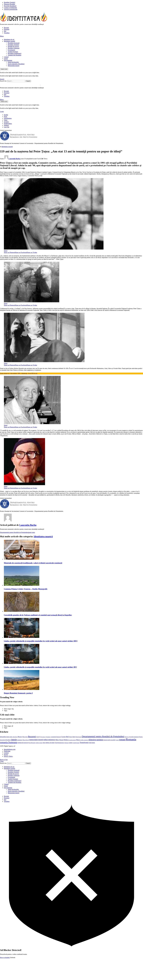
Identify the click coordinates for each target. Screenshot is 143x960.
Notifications (8, 123)
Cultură (6, 57)
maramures (19, 740)
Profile (6, 115)
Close (2, 761)
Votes (5, 120)
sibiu (44, 742)
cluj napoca (42, 736)
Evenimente (11, 50)
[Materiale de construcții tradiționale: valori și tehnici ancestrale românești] (73, 550)
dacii (73, 736)
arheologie (15, 736)
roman (117, 739)
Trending (6, 33)
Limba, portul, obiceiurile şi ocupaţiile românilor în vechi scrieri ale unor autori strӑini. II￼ (40, 667)
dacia (70, 736)
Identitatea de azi (9, 39)
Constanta (48, 736)
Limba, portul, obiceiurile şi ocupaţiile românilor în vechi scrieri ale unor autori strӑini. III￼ (40, 641)
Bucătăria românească (14, 53)
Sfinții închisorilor (13, 62)
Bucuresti (32, 736)
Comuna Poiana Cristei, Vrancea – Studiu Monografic (25, 589)
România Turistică (9, 2)
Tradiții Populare (13, 51)
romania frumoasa (8, 742)
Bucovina (25, 736)
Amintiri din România (14, 55)
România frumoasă (13, 43)
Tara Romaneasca (59, 742)
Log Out (6, 127)
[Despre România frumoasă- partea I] (73, 680)
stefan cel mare (50, 742)
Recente (6, 27)
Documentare (8, 60)
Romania (131, 739)
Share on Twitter (32, 252)
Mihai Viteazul (59, 740)
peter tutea (32, 532)
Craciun (63, 736)
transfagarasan (76, 742)
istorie (14, 739)
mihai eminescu (49, 740)
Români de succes (13, 46)
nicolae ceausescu (84, 739)
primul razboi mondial (109, 740)
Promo (6, 754)
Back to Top (4, 759)
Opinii (6, 58)
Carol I (38, 736)
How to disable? (5, 957)
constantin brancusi (56, 736)
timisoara (66, 742)
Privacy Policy (8, 756)
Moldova (66, 740)
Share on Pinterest (9, 252)
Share (5, 251)
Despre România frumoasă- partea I (18, 693)
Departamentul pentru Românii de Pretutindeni (14, 532)
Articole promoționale (10, 9)
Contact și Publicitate (10, 7)
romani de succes (23, 742)
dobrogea (127, 736)
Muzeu (78, 740)
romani (122, 739)
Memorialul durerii (13, 65)
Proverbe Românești (10, 6)
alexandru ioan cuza (6, 736)
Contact (6, 753)
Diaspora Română (9, 4)
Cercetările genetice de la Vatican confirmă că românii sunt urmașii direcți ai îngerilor (38, 615)
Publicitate (7, 751)
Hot (5, 31)
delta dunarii (78, 736)
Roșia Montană (31, 742)
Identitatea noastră (9, 41)
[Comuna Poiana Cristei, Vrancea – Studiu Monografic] (73, 576)
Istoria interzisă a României (16, 64)
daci (67, 737)
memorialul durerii (36, 740)
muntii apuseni (72, 739)
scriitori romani (39, 742)
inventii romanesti (134, 736)
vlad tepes (92, 742)
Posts (5, 116)
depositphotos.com (9, 749)
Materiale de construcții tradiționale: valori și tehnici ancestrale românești (33, 563)
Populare (6, 29)
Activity (6, 122)
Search (28, 81)
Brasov (20, 736)
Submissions (8, 118)
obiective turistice (96, 739)
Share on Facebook (21, 252)
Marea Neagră (26, 739)
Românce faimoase (13, 48)
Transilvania (84, 742)
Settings (6, 125)
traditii (71, 742)
